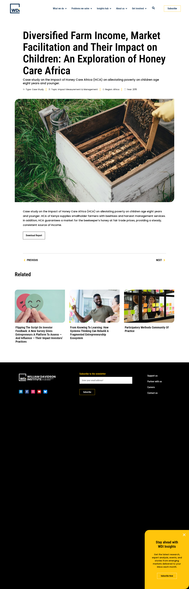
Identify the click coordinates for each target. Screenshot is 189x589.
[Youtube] (39, 392)
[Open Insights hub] (110, 8)
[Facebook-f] (27, 392)
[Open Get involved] (146, 8)
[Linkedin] (21, 392)
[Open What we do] (66, 8)
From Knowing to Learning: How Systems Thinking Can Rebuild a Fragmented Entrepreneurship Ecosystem (89, 333)
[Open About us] (126, 8)
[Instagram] (33, 392)
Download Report (34, 235)
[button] (184, 535)
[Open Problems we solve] (91, 8)
